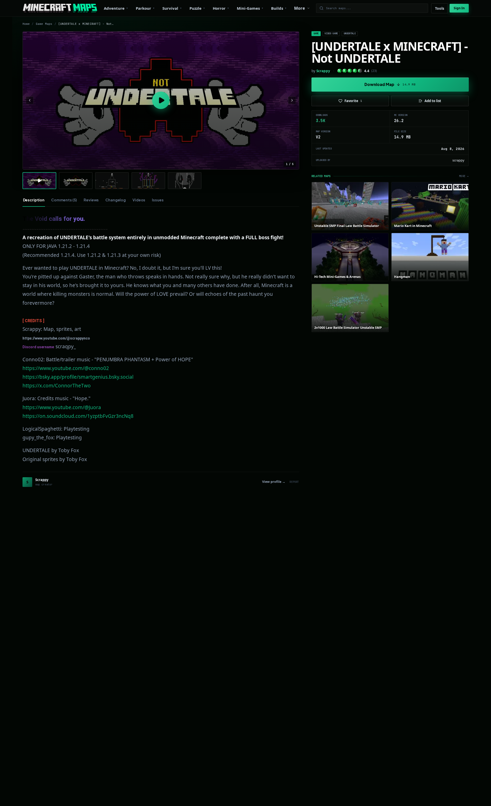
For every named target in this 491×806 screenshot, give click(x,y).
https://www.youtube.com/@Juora (62, 407)
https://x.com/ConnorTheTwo (57, 385)
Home (26, 24)
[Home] (60, 8)
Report (294, 482)
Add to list (433, 101)
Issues (157, 200)
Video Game (331, 33)
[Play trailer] (161, 100)
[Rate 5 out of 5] (360, 71)
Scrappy (323, 71)
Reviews (91, 200)
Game (316, 33)
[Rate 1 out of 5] (339, 71)
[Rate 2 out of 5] (344, 71)
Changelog (115, 200)
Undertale (350, 33)
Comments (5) (64, 200)
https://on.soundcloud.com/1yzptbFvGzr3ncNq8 (78, 416)
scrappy (458, 160)
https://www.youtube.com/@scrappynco (56, 338)
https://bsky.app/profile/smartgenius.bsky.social (78, 377)
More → (463, 176)
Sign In (459, 8)
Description (33, 200)
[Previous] (30, 100)
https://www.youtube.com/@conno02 (66, 368)
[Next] (292, 100)
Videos (138, 200)
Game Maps (44, 24)
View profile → (273, 482)
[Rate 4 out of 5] (355, 71)
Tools (439, 8)
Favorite (353, 101)
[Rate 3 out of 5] (350, 71)
